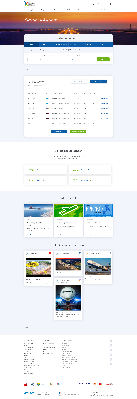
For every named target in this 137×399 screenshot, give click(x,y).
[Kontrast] (110, 4)
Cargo (44, 345)
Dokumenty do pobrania (67, 363)
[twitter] (111, 345)
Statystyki (64, 349)
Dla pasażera (44, 10)
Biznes (56, 10)
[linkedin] (111, 359)
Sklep (79, 10)
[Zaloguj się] (93, 4)
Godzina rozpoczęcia (48, 55)
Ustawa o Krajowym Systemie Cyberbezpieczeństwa (101, 395)
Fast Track (45, 44)
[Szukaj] (110, 9)
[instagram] (111, 350)
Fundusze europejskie (67, 351)
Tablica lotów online (28, 343)
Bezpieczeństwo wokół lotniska (69, 357)
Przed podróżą (27, 353)
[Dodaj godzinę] (50, 58)
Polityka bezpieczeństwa (67, 355)
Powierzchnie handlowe (48, 353)
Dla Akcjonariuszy (66, 367)
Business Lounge (62, 44)
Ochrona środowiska (66, 353)
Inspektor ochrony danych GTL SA (69, 359)
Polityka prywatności (94, 392)
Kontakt (64, 365)
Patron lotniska (65, 345)
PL (99, 4)
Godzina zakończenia (82, 55)
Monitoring (92, 394)
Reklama (45, 349)
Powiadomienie (104, 98)
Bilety (74, 44)
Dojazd (25, 357)
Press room (64, 347)
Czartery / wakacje (28, 347)
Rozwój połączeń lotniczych (49, 343)
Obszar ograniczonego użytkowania (70, 361)
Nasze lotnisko (67, 10)
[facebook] (111, 341)
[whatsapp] (111, 364)
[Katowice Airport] (29, 3)
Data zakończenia (65, 55)
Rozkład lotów (27, 345)
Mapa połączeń (27, 351)
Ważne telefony (27, 367)
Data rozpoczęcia (31, 55)
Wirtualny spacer (28, 363)
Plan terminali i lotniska (29, 361)
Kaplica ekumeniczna (28, 373)
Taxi (90, 44)
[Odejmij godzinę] (50, 60)
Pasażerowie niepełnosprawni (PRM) (32, 365)
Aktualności (64, 343)
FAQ (25, 369)
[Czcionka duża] (105, 4)
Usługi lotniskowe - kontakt (49, 347)
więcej (46, 283)
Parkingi (31, 44)
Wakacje (104, 44)
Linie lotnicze (27, 371)
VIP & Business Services (29, 359)
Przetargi (45, 351)
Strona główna (31, 10)
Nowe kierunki (27, 349)
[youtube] (111, 354)
